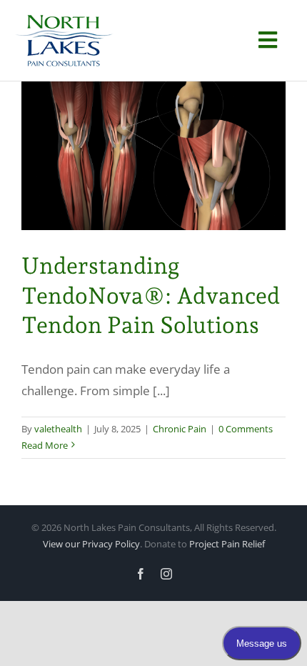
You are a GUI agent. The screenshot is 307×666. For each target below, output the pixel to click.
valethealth (58, 428)
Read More (44, 445)
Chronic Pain (179, 428)
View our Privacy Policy (91, 543)
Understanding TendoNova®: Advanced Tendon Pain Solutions (150, 295)
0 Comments (245, 428)
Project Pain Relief (227, 543)
